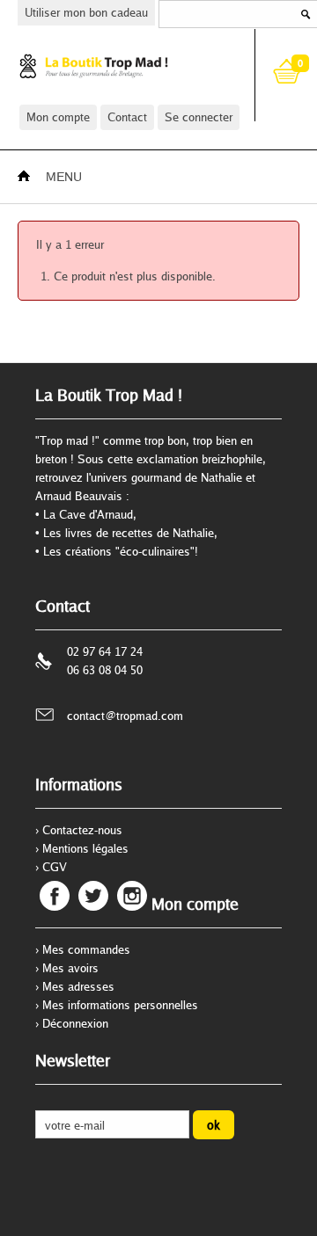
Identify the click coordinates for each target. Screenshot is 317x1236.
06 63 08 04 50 (105, 670)
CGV (54, 867)
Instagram (132, 896)
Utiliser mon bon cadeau (86, 12)
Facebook (55, 896)
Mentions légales (85, 848)
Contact (127, 117)
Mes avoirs (70, 968)
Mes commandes (86, 949)
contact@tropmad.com (125, 716)
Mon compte (58, 117)
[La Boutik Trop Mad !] (121, 66)
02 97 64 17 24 (105, 651)
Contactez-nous (82, 830)
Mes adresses (78, 986)
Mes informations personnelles (120, 1005)
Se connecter (198, 117)
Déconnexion (75, 1023)
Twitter (93, 896)
